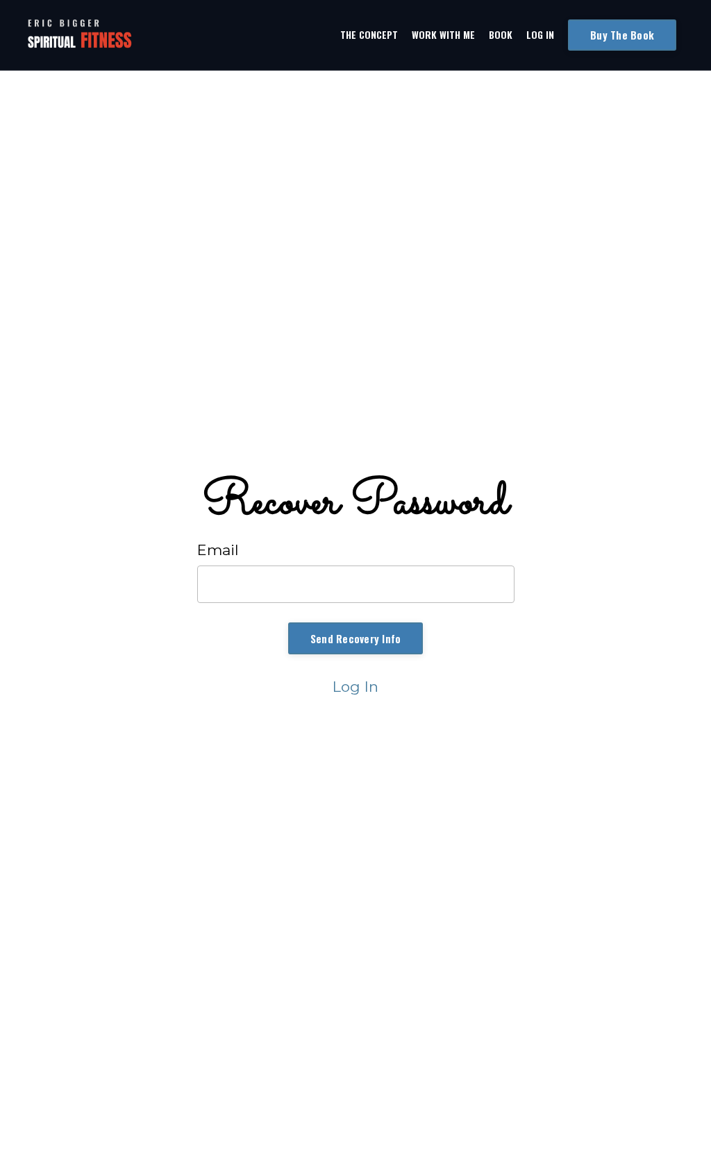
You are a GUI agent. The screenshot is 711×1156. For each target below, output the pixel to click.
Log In (540, 34)
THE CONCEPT (369, 34)
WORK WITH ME (443, 34)
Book (500, 34)
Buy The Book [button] (622, 34)
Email (218, 550)
